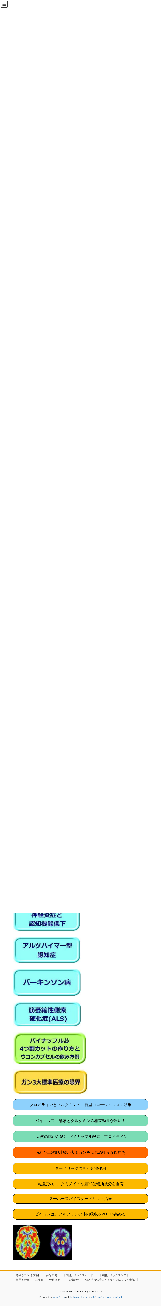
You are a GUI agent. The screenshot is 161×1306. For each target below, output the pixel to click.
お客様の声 (73, 1279)
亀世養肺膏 (22, 1279)
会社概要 (54, 1279)
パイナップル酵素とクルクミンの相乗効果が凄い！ (80, 1120)
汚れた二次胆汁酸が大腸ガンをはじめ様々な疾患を (80, 1152)
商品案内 (51, 1275)
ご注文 (39, 1279)
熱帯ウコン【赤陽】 (28, 1275)
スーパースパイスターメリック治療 (80, 1198)
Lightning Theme (79, 1297)
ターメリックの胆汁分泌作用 (80, 1168)
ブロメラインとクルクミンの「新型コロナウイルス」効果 (80, 1105)
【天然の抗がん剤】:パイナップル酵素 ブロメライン (80, 1136)
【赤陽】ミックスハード (78, 1275)
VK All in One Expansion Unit (106, 1297)
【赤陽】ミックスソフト (114, 1275)
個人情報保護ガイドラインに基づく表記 (110, 1279)
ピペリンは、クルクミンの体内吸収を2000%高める (80, 1214)
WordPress (59, 1297)
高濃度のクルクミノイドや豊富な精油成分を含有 (80, 1184)
